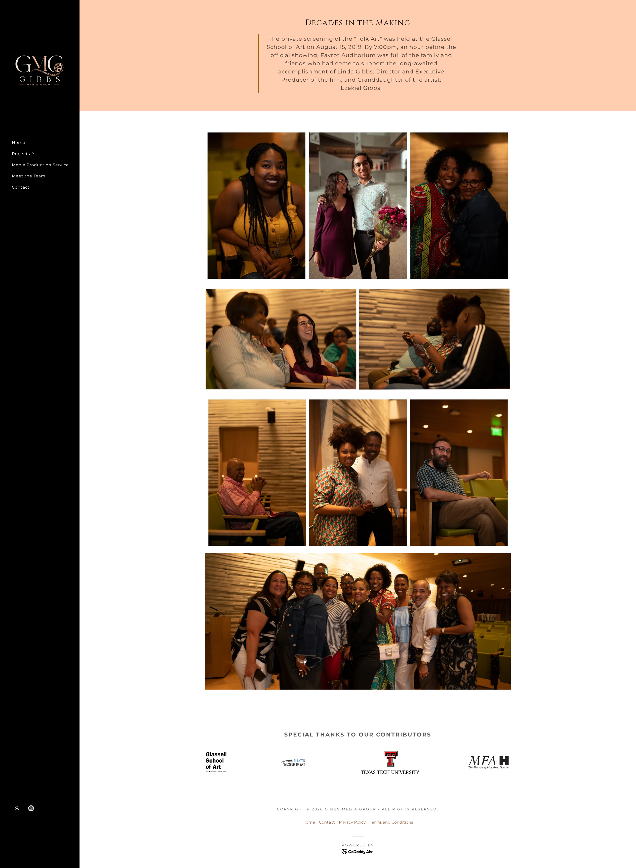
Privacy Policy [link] (352, 822)
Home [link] (18, 142)
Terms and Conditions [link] (391, 822)
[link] (40, 70)
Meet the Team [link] (28, 176)
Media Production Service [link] (40, 165)
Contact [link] (21, 187)
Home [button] (309, 822)
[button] (46, 153)
